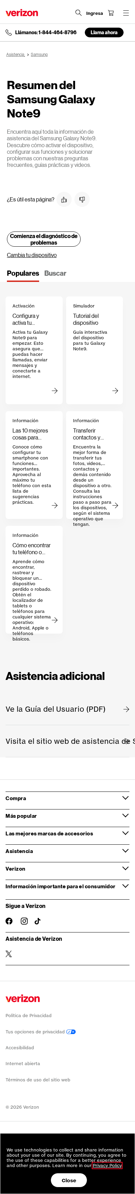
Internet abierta (23, 1063)
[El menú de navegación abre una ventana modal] (126, 12)
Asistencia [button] (19, 851)
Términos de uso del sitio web (38, 1079)
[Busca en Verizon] (78, 12)
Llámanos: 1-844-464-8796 (45, 32)
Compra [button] (16, 798)
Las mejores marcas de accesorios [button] (49, 833)
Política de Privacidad (29, 1015)
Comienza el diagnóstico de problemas (44, 239)
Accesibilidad (20, 1047)
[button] (64, 199)
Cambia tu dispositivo (32, 255)
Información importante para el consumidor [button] (61, 886)
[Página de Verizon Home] (22, 12)
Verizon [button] (16, 868)
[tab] (23, 275)
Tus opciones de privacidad (36, 1031)
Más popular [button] (21, 816)
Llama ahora (104, 32)
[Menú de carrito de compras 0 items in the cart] (110, 12)
